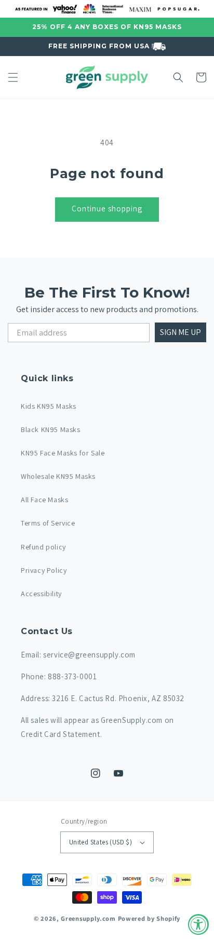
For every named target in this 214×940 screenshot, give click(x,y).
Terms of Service (48, 523)
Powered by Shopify (149, 918)
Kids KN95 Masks (48, 406)
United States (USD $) (100, 842)
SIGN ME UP (180, 332)
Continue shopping (107, 208)
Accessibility (41, 593)
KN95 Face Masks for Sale (62, 453)
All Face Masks (44, 499)
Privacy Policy (43, 570)
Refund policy (43, 547)
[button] (13, 77)
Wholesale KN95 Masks (58, 476)
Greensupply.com (88, 918)
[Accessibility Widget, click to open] (198, 924)
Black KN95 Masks (51, 429)
